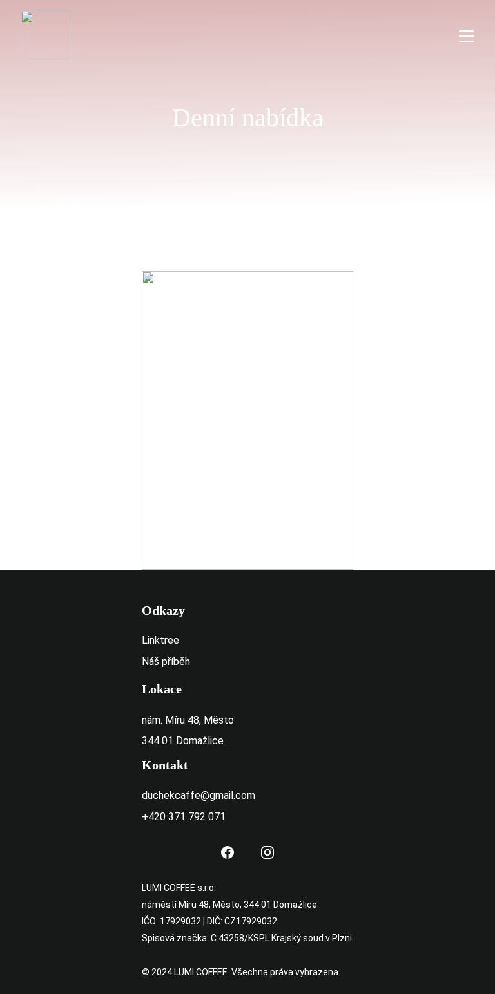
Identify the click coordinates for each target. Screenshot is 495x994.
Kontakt (165, 765)
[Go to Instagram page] (267, 852)
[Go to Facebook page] (227, 852)
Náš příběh (166, 661)
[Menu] (466, 36)
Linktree (160, 640)
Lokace (162, 689)
